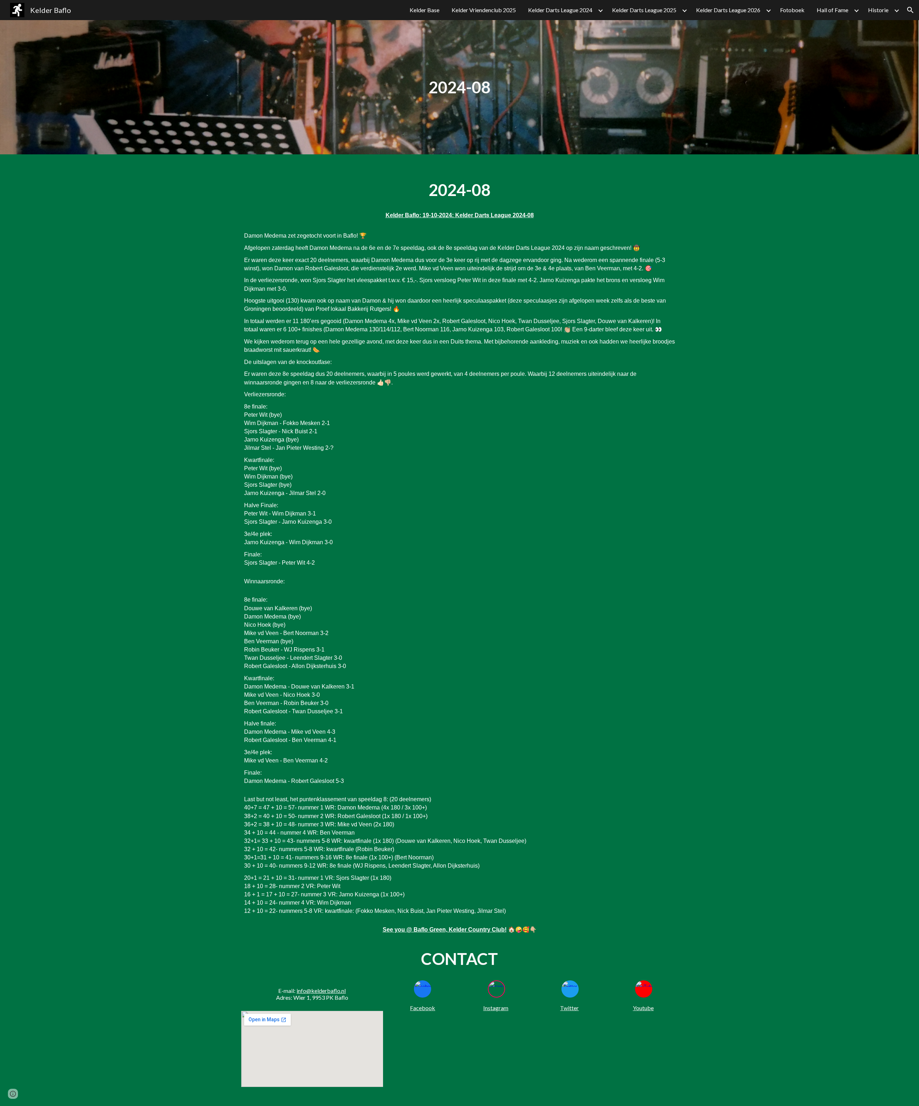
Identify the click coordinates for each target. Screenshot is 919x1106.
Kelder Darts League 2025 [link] (644, 9)
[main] (459, 87)
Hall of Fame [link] (832, 9)
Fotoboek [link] (792, 9)
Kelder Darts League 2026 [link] (728, 9)
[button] (910, 10)
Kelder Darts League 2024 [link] (560, 9)
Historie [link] (878, 9)
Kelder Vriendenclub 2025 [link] (484, 9)
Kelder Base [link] (424, 9)
